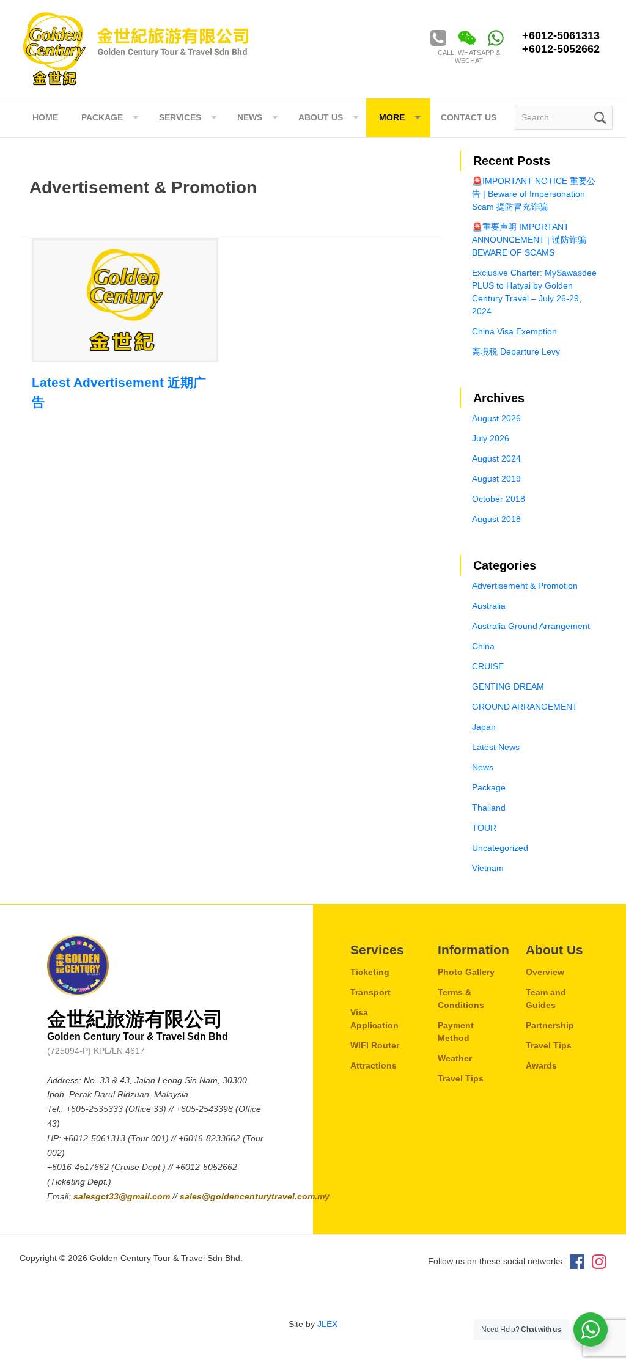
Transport (370, 992)
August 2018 (496, 519)
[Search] (599, 117)
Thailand (489, 807)
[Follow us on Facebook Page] (577, 1260)
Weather (455, 1058)
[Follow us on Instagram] (599, 1260)
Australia (489, 606)
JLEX (327, 1324)
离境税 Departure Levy (516, 351)
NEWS (249, 117)
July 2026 (490, 438)
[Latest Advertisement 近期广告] (125, 300)
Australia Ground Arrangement (531, 626)
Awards (541, 1065)
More (392, 117)
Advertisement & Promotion (525, 586)
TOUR (484, 828)
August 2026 (496, 418)
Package (102, 117)
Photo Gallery (466, 972)
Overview (545, 972)
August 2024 (496, 458)
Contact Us (468, 117)
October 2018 (498, 499)
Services (180, 117)
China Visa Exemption (514, 331)
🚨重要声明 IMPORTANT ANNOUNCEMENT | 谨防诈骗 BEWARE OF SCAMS (529, 239)
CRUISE (488, 666)
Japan (484, 727)
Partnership (550, 1025)
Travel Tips (461, 1078)
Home (45, 117)
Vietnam (488, 868)
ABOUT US (320, 117)
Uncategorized (500, 848)
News (482, 767)
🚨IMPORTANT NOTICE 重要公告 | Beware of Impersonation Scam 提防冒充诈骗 (533, 194)
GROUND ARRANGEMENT (525, 707)
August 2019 (496, 479)
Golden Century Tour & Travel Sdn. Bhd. (136, 49)
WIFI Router (374, 1045)
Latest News (496, 747)
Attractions (373, 1065)
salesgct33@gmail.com (122, 1196)
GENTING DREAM (508, 686)
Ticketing (369, 972)
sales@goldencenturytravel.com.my (255, 1196)
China (483, 646)
